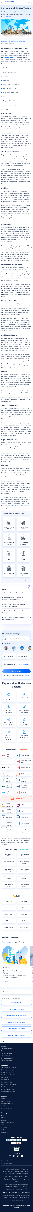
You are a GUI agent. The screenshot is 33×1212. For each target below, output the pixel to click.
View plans (14, 675)
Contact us (4, 1127)
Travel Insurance (8, 41)
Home (2, 41)
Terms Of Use (19, 677)
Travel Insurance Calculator (8, 1087)
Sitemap (3, 1117)
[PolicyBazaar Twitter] (14, 1155)
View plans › (16, 671)
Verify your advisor (6, 1129)
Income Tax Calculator (7, 1072)
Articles (3, 1098)
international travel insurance (19, 505)
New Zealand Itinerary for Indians (8, 737)
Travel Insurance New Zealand (19, 41)
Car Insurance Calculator (8, 1089)
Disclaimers (6, 992)
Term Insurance (7, 1053)
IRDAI (2, 1163)
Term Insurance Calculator (8, 1075)
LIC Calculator (5, 1079)
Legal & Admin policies (7, 1122)
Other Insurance (7, 1060)
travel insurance (8, 57)
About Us (3, 1115)
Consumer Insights (6, 1108)
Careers (3, 1120)
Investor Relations (6, 1132)
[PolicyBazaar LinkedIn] (18, 1155)
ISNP (2, 1125)
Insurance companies (7, 1103)
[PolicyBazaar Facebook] (10, 1155)
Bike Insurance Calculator (8, 1091)
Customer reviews (6, 1101)
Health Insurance (8, 1058)
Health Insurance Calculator (8, 1084)
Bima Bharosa (8, 1163)
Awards (3, 1106)
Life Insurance (7, 1051)
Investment (6, 1055)
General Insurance (8, 1048)
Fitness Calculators (8, 1070)
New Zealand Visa (24, 698)
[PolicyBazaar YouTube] (22, 1155)
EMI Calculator (5, 1077)
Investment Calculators (9, 1067)
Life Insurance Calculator (8, 1082)
